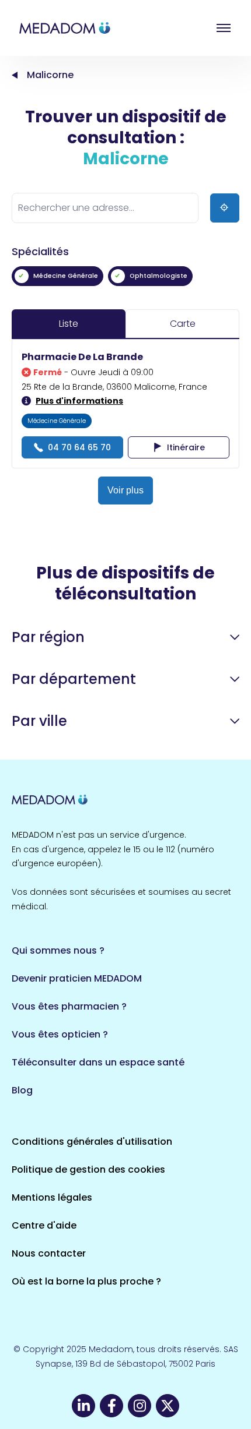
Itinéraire (186, 447)
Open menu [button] (223, 28)
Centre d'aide (44, 1225)
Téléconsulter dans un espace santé (98, 1062)
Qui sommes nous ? (58, 950)
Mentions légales (52, 1197)
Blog (22, 1090)
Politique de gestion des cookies (88, 1169)
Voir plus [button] (125, 490)
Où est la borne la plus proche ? (86, 1281)
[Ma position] (224, 208)
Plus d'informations (79, 401)
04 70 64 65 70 (79, 447)
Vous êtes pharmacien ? (69, 1006)
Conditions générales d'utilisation (92, 1141)
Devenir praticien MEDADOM (77, 978)
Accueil (15, 75)
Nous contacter (49, 1253)
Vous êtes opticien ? (60, 1034)
